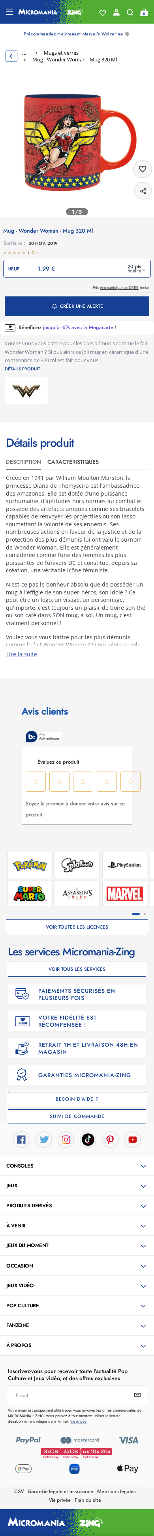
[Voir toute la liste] (102, 13)
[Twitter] (44, 1139)
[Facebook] (21, 1139)
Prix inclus (121, 288)
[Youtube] (132, 1139)
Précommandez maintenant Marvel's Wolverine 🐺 (77, 34)
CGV (19, 1491)
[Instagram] (66, 1139)
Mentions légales (116, 1491)
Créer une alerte (81, 306)
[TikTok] (88, 1139)
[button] (78, 1166)
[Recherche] (130, 14)
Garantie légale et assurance (60, 1491)
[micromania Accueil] (50, 12)
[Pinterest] (110, 1139)
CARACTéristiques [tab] (73, 462)
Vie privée (60, 1500)
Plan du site (88, 1500)
